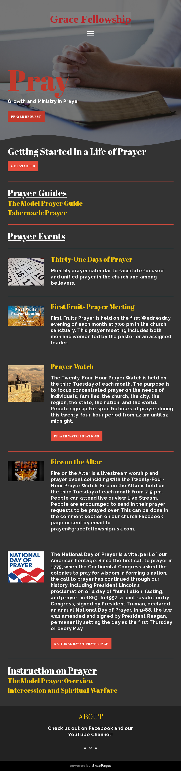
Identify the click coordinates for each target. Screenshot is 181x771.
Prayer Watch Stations (76, 436)
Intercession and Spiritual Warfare (62, 690)
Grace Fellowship (90, 19)
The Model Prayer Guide (45, 203)
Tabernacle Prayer (37, 212)
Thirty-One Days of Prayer (92, 259)
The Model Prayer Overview (51, 680)
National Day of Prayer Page (81, 643)
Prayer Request (26, 116)
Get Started (23, 166)
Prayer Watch (72, 366)
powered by (90, 765)
